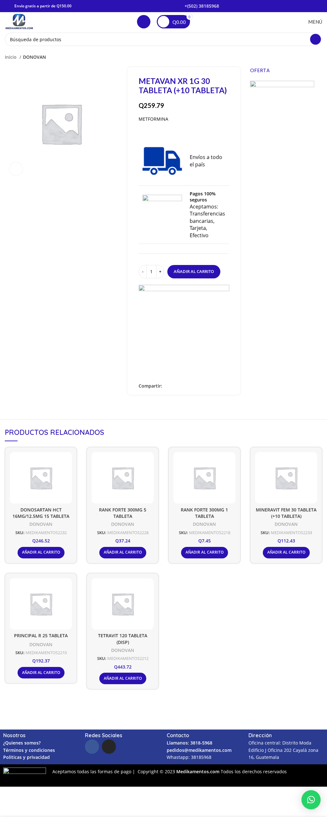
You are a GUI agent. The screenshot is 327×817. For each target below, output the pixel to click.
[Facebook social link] (167, 386)
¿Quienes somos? (22, 743)
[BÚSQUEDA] (315, 39)
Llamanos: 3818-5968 (189, 743)
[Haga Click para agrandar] (16, 169)
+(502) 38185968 (202, 6)
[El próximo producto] (319, 57)
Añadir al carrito (194, 271)
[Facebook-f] (92, 746)
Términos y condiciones (29, 750)
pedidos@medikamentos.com (199, 750)
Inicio (11, 57)
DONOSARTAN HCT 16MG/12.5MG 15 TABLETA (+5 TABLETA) (40, 516)
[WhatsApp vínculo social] (189, 386)
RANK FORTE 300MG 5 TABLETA (122, 513)
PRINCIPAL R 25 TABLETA (41, 635)
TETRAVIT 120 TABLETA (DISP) (122, 638)
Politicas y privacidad (26, 757)
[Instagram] (109, 746)
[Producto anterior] (306, 57)
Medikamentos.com (198, 771)
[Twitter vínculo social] (175, 386)
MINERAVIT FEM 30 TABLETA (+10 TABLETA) (286, 513)
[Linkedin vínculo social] (182, 386)
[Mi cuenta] (144, 21)
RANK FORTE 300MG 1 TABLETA (204, 513)
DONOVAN (34, 57)
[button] (311, 799)
